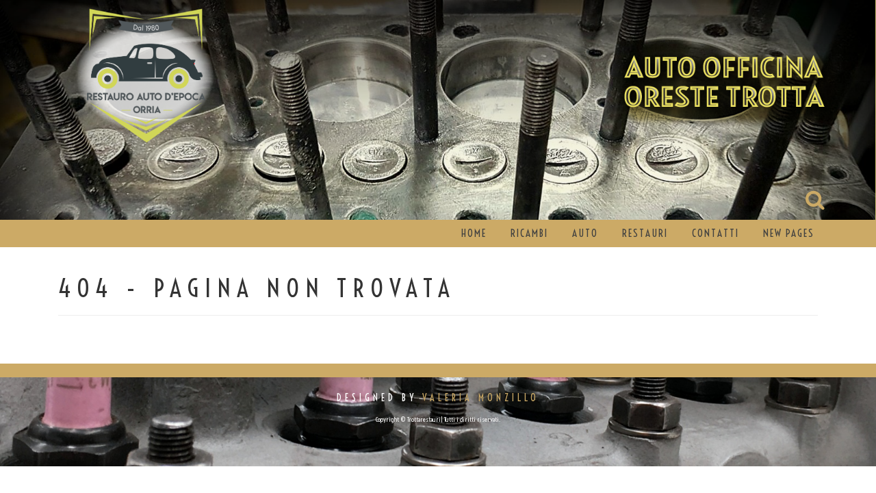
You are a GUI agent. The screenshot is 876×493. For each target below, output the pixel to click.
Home (474, 233)
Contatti (715, 233)
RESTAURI (645, 233)
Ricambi (529, 233)
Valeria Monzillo (480, 398)
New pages (788, 233)
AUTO (585, 233)
